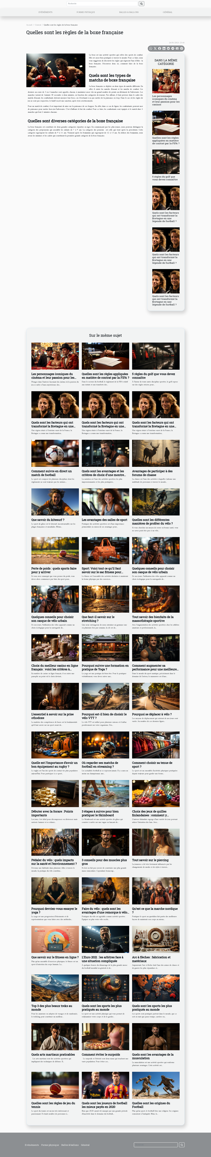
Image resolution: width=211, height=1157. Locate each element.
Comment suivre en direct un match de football (51, 473)
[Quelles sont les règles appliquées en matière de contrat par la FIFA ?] (166, 122)
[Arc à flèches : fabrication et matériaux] (156, 939)
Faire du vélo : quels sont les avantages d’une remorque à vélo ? (104, 912)
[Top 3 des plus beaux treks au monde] (55, 988)
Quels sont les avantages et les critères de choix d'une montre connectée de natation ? (103, 474)
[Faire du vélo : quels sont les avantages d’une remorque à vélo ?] (105, 890)
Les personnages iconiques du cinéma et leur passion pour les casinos (166, 100)
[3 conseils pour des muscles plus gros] (105, 842)
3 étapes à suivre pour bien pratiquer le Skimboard (100, 813)
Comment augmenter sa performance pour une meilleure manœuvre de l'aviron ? (154, 669)
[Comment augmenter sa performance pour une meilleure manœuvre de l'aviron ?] (156, 647)
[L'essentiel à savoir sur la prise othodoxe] (55, 696)
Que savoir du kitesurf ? (47, 520)
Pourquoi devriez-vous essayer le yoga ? (54, 910)
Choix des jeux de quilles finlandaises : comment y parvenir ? (149, 815)
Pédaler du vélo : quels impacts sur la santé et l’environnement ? (54, 862)
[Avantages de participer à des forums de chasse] (156, 453)
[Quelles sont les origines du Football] (156, 1085)
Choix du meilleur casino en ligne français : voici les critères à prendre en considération (54, 669)
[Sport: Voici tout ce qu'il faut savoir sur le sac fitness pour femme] (105, 550)
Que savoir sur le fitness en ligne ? (55, 957)
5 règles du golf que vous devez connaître (165, 178)
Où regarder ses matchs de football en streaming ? (100, 764)
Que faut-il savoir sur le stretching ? (98, 619)
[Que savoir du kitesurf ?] (55, 502)
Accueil (29, 25)
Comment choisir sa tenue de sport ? (152, 764)
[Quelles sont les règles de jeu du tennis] (55, 1085)
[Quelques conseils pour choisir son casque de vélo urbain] (156, 550)
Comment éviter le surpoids (101, 1054)
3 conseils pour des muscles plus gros (104, 862)
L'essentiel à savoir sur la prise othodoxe (52, 716)
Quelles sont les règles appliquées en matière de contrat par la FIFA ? (165, 140)
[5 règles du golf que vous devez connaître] (166, 161)
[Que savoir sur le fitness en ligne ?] (55, 939)
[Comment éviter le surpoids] (105, 1036)
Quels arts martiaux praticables (53, 1054)
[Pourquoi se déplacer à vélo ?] (156, 696)
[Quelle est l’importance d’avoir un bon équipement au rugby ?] (55, 745)
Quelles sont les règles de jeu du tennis (53, 1105)
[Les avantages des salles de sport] (105, 502)
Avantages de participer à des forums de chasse (152, 473)
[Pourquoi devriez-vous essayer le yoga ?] (55, 890)
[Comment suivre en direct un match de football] (55, 453)
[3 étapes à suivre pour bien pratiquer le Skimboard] (105, 793)
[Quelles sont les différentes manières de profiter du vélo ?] (156, 502)
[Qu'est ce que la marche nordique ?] (156, 890)
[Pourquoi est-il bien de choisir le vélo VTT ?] (105, 696)
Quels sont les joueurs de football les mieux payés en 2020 (104, 1105)
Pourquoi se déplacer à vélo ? (152, 714)
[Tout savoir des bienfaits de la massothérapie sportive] (156, 599)
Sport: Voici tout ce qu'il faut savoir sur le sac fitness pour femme (101, 572)
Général (167, 12)
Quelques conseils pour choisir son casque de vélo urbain (153, 570)
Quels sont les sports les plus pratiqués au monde (102, 1007)
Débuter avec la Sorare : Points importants (52, 813)
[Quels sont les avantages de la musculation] (156, 1036)
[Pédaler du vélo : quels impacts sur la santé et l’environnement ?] (55, 842)
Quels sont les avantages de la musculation (153, 1056)
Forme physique (86, 12)
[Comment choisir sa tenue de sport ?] (156, 745)
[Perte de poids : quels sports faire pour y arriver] (55, 550)
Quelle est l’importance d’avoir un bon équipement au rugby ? (54, 764)
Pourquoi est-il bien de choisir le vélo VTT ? (104, 716)
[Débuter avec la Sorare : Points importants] (55, 793)
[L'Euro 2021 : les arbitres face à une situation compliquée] (105, 939)
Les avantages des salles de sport (104, 520)
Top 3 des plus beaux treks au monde (51, 1007)
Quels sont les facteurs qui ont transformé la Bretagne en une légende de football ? (165, 217)
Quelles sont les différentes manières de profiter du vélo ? (152, 521)
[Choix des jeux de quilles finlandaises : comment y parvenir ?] (156, 793)
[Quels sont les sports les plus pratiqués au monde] (105, 988)
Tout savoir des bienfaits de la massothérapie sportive (153, 619)
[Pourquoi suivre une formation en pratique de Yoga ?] (105, 647)
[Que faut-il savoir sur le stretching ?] (105, 599)
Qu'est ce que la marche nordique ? (155, 910)
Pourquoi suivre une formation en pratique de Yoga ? (105, 667)
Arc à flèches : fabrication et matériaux (151, 959)
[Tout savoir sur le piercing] (156, 842)
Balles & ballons (129, 12)
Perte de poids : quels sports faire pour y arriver (53, 570)
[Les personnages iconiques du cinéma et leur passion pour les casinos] (166, 81)
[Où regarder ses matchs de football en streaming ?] (105, 745)
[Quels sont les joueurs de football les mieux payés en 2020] (105, 1085)
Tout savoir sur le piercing (150, 860)
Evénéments (45, 12)
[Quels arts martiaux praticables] (55, 1036)
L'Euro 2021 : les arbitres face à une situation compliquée (102, 959)
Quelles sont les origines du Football (151, 1105)
